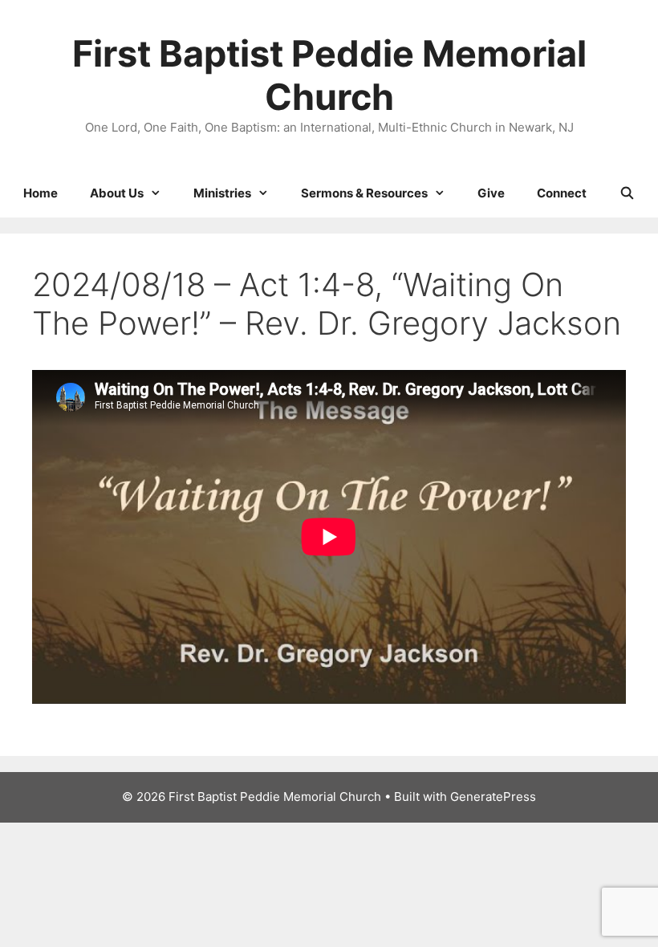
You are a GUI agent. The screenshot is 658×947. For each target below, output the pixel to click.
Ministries (222, 193)
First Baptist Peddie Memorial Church (329, 75)
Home (40, 193)
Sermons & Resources (364, 193)
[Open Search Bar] (626, 193)
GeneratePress (493, 796)
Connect (562, 193)
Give (491, 193)
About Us (117, 193)
